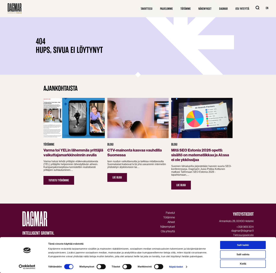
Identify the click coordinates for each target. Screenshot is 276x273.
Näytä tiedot (176, 266)
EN (267, 8)
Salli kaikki (243, 245)
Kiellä (243, 263)
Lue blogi (117, 177)
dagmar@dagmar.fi (242, 230)
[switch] (101, 266)
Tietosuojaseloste (243, 235)
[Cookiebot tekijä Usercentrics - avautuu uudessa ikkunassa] (27, 266)
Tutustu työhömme (59, 180)
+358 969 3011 (245, 226)
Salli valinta (243, 254)
